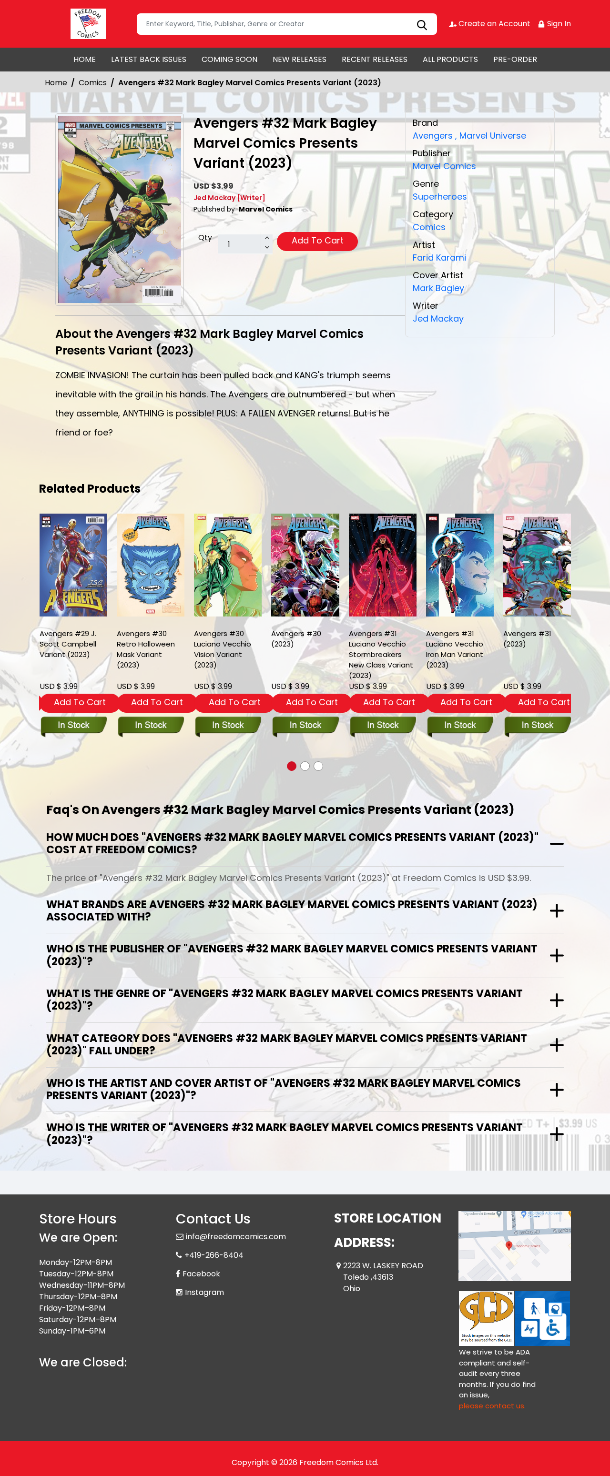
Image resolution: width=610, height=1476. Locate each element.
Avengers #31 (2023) (527, 638)
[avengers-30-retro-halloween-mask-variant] (150, 565)
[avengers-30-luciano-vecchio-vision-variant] (228, 565)
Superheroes (440, 196)
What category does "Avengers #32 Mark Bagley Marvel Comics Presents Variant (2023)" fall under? (286, 1044)
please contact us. (492, 1406)
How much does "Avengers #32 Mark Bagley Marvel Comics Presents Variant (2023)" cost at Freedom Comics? (292, 843)
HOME (84, 59)
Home (56, 82)
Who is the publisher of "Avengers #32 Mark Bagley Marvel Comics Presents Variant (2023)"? (292, 955)
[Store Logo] (86, 24)
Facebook (201, 1273)
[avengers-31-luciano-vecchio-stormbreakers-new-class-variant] (383, 565)
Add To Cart (318, 240)
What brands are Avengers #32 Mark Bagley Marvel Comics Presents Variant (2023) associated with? (292, 910)
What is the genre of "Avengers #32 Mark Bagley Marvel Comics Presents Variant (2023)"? (284, 999)
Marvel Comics (444, 166)
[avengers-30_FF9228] (305, 565)
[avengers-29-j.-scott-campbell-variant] (73, 565)
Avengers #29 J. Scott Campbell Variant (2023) (68, 643)
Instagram (204, 1292)
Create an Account (493, 23)
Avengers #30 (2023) (296, 638)
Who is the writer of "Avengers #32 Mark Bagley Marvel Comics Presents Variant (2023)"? (284, 1133)
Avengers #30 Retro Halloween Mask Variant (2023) (146, 649)
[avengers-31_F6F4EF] (537, 565)
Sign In (558, 23)
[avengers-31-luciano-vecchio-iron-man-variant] (460, 565)
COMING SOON (229, 59)
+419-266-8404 (214, 1255)
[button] (291, 766)
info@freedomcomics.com (236, 1236)
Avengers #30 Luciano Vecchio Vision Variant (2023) (222, 649)
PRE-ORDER (515, 59)
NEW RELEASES (299, 59)
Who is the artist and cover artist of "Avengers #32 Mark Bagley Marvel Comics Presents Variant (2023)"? (283, 1089)
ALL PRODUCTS (450, 59)
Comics (93, 82)
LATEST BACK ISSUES (148, 59)
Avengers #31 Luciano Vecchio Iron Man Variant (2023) (454, 649)
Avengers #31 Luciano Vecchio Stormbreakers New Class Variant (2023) (381, 654)
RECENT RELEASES (374, 59)
